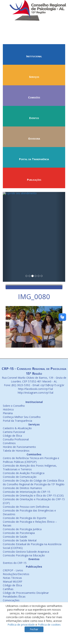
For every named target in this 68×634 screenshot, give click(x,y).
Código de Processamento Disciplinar (26, 593)
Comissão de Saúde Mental (19, 540)
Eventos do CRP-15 (14, 563)
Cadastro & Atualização (17, 428)
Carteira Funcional (14, 432)
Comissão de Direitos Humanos (22, 488)
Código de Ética (12, 435)
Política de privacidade (21, 624)
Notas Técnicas (12, 578)
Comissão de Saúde (15, 536)
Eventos (34, 118)
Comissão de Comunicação (19, 477)
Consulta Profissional (16, 439)
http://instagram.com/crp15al (35, 392)
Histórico (8, 409)
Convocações (11, 600)
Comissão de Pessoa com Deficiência (26, 506)
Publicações (34, 179)
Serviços (34, 77)
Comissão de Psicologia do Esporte (24, 518)
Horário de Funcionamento (19, 447)
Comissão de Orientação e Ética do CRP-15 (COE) (33, 495)
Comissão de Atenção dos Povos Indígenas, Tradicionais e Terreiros (30, 467)
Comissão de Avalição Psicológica (23, 473)
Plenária (8, 413)
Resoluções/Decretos (16, 574)
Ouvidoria (34, 138)
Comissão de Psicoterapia (19, 533)
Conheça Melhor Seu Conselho (22, 417)
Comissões (34, 97)
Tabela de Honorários (16, 450)
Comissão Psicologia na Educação (24, 555)
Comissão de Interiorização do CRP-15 (26, 492)
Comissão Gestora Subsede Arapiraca (26, 551)
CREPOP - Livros (13, 570)
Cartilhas (8, 589)
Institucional (34, 56)
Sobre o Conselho (14, 405)
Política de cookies (49, 624)
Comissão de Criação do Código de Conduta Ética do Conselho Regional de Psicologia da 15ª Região (33, 482)
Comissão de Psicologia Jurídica (22, 529)
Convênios (9, 443)
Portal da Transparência (34, 159)
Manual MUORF (12, 581)
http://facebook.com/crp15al (35, 389)
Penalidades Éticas (14, 596)
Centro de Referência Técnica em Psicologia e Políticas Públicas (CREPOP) (31, 460)
